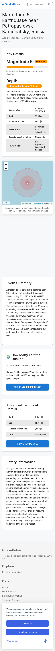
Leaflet (26, 203)
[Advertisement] (27, 246)
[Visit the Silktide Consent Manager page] (45, 641)
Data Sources (9, 591)
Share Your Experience (27, 387)
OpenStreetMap (37, 203)
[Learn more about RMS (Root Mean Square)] (42, 417)
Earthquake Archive (12, 595)
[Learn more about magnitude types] (41, 121)
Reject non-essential (27, 631)
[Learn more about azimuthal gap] (42, 423)
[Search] (50, 4)
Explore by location (12, 572)
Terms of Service (11, 600)
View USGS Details (27, 443)
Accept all (27, 623)
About (5, 587)
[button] (27, 182)
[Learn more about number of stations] (40, 429)
